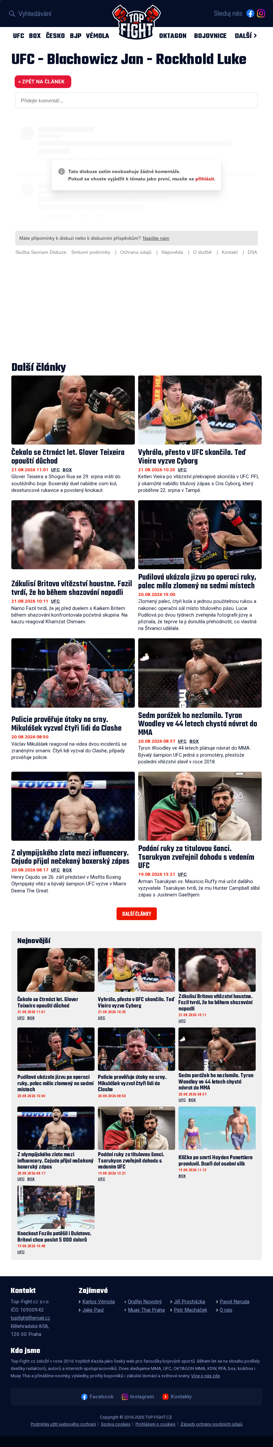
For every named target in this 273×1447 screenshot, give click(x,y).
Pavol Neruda (234, 1302)
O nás (226, 1310)
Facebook (101, 1397)
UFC (18, 36)
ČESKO (55, 36)
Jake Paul (93, 1310)
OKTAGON (172, 36)
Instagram (142, 1397)
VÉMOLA (97, 36)
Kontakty (181, 1397)
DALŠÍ (243, 36)
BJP (75, 36)
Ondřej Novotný (145, 1302)
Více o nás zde (205, 1375)
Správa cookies (116, 1424)
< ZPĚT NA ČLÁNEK (41, 82)
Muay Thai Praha (146, 1310)
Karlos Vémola (98, 1302)
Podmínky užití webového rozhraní (63, 1424)
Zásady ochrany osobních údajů (211, 1424)
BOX (35, 36)
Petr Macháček (190, 1310)
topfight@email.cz (30, 1318)
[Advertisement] (136, 309)
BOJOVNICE (210, 36)
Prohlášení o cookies (155, 1424)
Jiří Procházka (189, 1302)
